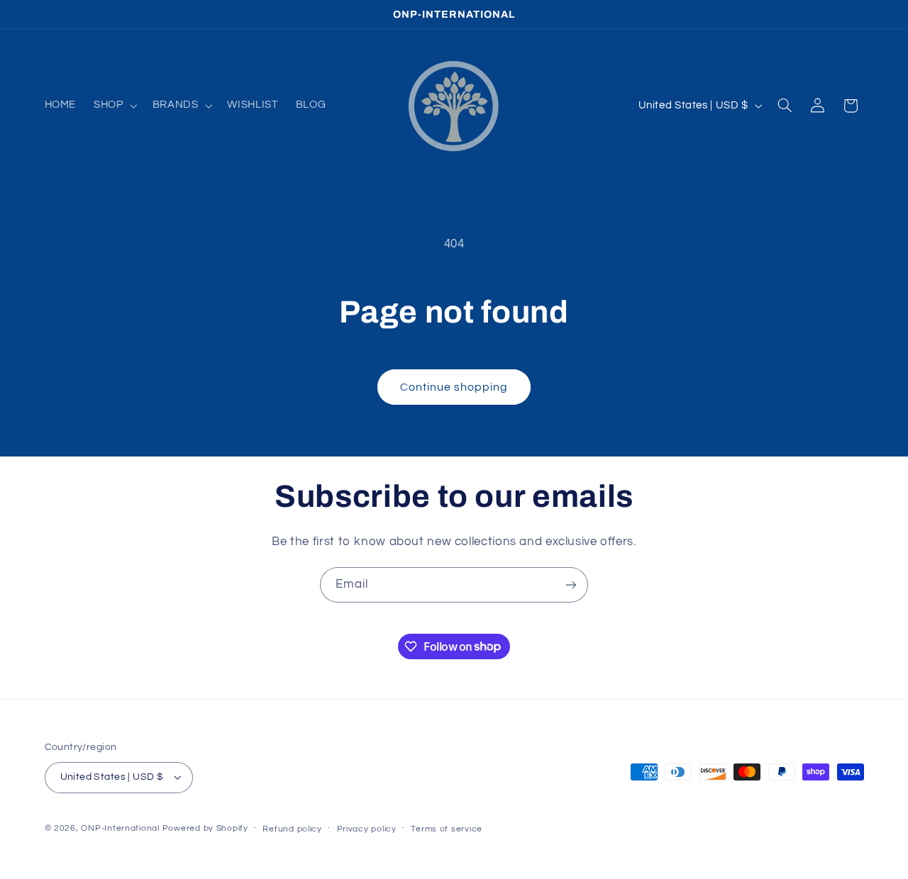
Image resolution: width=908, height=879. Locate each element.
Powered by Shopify (205, 828)
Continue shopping (454, 387)
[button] (114, 105)
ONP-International (120, 828)
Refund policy (292, 829)
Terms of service (446, 829)
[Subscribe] (571, 584)
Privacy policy (367, 829)
